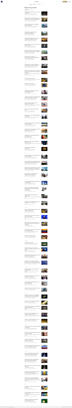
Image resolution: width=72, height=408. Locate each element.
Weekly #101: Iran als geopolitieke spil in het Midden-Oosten (32, 136)
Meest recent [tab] (26, 9)
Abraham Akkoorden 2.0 (28, 92)
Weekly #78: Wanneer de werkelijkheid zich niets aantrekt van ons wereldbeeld (32, 295)
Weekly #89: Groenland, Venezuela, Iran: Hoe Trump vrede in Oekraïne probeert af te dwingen (32, 223)
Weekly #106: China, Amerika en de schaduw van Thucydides (31, 103)
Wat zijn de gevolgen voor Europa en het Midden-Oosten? (32, 169)
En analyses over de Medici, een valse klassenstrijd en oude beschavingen (32, 74)
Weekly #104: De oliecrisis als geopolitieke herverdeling (32, 116)
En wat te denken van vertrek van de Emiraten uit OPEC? (32, 117)
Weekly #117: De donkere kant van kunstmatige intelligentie (31, 32)
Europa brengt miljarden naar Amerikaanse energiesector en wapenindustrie (32, 380)
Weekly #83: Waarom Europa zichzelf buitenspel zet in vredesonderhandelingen (32, 262)
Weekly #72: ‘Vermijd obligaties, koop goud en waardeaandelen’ (32, 333)
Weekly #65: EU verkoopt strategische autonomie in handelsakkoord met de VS (32, 378)
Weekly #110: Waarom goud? (30, 78)
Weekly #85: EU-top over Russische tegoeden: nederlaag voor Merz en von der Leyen (32, 248)
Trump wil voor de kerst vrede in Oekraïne (30, 277)
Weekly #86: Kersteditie (29, 242)
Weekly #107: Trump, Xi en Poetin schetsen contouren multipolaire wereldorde (32, 97)
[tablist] (29, 10)
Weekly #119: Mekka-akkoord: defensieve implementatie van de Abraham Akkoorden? (32, 19)
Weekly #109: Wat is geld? (29, 83)
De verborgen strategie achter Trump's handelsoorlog (31, 66)
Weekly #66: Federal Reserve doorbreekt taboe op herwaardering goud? (32, 372)
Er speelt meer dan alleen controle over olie (30, 175)
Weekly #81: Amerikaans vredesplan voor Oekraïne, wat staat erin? (32, 276)
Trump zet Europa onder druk (28, 225)
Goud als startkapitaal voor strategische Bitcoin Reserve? (32, 373)
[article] (36, 14)
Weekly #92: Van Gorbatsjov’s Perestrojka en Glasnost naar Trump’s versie (32, 202)
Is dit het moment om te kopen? (29, 211)
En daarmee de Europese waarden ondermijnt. (31, 328)
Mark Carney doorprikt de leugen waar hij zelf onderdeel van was (32, 218)
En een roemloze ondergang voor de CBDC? (30, 401)
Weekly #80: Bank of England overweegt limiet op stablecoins (32, 282)
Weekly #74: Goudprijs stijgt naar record (32, 319)
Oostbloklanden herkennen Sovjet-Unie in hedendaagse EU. (32, 315)
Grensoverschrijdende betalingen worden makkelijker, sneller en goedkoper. (32, 395)
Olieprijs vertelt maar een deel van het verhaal (31, 40)
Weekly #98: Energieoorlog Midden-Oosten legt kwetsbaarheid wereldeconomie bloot (32, 162)
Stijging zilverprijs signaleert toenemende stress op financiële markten (32, 308)
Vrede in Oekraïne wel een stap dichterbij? (30, 361)
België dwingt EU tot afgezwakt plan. (29, 250)
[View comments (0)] (30, 15)
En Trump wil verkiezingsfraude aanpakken (30, 46)
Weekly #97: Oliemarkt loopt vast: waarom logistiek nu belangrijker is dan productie (32, 168)
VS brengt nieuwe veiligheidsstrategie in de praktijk (31, 231)
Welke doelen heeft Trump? (28, 137)
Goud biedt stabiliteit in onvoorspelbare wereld (31, 320)
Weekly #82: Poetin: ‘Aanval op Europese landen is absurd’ (32, 269)
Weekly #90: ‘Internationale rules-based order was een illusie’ (32, 216)
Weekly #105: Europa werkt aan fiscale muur (31, 109)
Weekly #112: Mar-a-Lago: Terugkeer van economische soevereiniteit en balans (32, 65)
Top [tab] (29, 9)
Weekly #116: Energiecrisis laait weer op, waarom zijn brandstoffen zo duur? (32, 39)
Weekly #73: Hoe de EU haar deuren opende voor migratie (32, 327)
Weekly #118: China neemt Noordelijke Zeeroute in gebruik (31, 25)
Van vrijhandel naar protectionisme (29, 58)
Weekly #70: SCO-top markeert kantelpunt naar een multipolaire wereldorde (32, 346)
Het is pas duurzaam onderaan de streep (30, 183)
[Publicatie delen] (62, 1)
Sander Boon (33, 27)
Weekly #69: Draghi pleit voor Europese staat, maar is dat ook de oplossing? (32, 354)
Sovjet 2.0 (26, 203)
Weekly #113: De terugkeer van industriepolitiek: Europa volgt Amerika (32, 57)
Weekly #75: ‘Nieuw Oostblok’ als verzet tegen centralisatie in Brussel (32, 314)
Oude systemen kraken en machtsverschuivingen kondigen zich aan (32, 197)
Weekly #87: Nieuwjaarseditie (30, 235)
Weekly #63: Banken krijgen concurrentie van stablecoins (32, 393)
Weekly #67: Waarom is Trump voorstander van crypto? (32, 366)
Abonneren (65, 1)
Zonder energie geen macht (28, 131)
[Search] (60, 1)
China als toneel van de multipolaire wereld (30, 347)
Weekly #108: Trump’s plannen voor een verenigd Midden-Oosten (32, 91)
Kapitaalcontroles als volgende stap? (29, 52)
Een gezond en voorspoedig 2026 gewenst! (30, 236)
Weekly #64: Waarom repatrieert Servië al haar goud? (32, 387)
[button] (30, 4)
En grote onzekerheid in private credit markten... (31, 157)
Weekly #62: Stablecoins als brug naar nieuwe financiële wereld (31, 400)
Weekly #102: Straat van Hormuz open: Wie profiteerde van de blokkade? (32, 130)
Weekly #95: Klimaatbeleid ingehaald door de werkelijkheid (32, 182)
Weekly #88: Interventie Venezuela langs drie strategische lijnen (32, 230)
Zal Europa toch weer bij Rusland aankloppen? (31, 163)
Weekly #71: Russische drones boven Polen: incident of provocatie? (32, 340)
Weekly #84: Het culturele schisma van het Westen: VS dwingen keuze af (32, 255)
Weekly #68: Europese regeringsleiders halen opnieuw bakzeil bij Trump (32, 360)
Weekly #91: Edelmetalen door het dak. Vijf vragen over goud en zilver (32, 210)
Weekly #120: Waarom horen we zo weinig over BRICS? (32, 12)
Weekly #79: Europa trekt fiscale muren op (32, 288)
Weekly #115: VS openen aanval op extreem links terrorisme (32, 45)
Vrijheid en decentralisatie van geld (29, 367)
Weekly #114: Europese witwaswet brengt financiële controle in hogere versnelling (32, 51)
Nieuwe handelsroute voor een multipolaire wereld (31, 26)
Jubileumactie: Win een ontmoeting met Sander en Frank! (32, 142)
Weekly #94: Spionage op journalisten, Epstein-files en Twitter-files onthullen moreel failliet (32, 188)
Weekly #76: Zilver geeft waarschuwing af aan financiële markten (32, 307)
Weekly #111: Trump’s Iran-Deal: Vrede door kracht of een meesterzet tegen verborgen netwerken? (32, 71)
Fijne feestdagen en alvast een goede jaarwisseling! (31, 243)
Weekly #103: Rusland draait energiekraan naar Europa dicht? (32, 123)
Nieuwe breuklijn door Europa (28, 388)
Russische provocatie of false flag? (29, 341)
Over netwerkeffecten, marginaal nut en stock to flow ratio (32, 79)
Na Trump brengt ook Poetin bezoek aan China (31, 98)
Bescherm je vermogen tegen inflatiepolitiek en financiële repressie (32, 335)
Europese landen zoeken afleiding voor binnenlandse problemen (31, 271)
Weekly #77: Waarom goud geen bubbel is (32, 301)
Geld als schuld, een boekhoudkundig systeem (31, 84)
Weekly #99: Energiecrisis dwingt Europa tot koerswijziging (32, 156)
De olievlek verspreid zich (28, 190)
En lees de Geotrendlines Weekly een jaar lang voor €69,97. (32, 143)
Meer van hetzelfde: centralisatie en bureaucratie (31, 355)
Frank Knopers (29, 27)
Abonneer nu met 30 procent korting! (29, 149)
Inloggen (69, 1)
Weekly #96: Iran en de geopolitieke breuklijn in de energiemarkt (31, 174)
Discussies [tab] (32, 9)
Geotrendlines (28, 144)
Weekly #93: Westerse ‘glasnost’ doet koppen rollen (31, 195)
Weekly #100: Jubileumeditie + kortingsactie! (30, 148)
